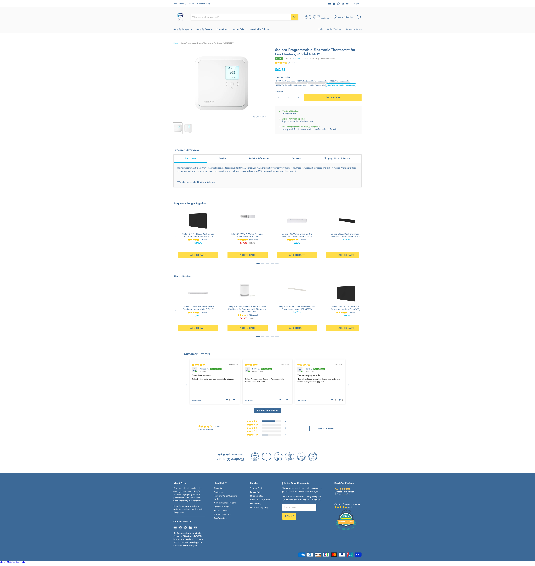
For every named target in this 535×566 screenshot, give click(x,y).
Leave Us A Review (221, 506)
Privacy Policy (255, 492)
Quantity (279, 92)
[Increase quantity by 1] (298, 97)
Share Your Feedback (222, 514)
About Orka (239, 29)
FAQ (175, 3)
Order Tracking (334, 29)
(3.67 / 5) (216, 426)
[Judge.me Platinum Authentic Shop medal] (266, 456)
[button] (281, 62)
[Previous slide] (186, 385)
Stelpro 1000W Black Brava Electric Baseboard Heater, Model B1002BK (346, 235)
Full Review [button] (196, 400)
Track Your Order (220, 518)
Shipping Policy (256, 496)
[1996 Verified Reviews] (346, 531)
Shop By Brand (203, 29)
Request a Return (354, 29)
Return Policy (255, 503)
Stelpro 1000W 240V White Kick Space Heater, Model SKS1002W (247, 235)
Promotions (222, 29)
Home (175, 43)
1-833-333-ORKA (181, 542)
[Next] (360, 237)
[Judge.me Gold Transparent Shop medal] (278, 456)
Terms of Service (257, 488)
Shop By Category (182, 29)
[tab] (190, 159)
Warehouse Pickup (203, 3)
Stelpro (296, 59)
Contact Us (218, 492)
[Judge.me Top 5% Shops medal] (301, 456)
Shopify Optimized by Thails (12, 562)
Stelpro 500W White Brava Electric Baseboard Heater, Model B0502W (297, 235)
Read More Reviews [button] (267, 410)
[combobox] (241, 17)
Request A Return (221, 510)
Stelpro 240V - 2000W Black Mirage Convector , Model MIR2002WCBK (198, 235)
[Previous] (175, 237)
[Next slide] (349, 385)
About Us (218, 488)
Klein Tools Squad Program (225, 503)
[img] (198, 364)
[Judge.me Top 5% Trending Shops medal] (312, 456)
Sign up (289, 516)
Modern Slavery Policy (259, 507)
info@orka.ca (188, 539)
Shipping (182, 3)
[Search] (294, 17)
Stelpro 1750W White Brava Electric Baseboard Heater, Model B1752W (198, 308)
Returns (191, 3)
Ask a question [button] (326, 428)
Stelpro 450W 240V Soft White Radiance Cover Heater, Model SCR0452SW (297, 308)
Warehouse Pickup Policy (260, 499)
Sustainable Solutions (260, 29)
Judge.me (356, 504)
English (356, 3)
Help (320, 29)
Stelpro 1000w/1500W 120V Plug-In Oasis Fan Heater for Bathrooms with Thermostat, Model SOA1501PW (247, 309)
